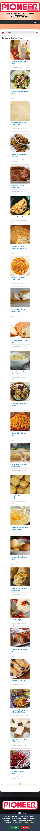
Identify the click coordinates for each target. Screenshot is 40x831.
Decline (25, 827)
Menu (35, 22)
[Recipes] (3, 32)
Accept (14, 827)
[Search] (37, 32)
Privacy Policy (28, 822)
